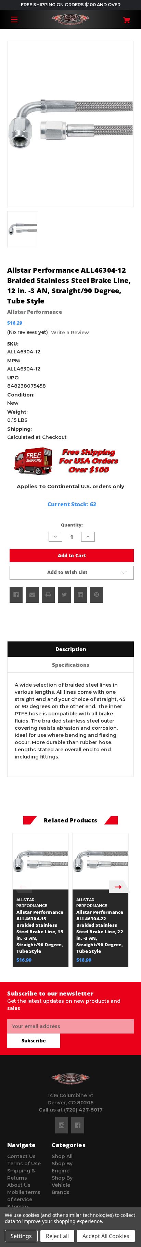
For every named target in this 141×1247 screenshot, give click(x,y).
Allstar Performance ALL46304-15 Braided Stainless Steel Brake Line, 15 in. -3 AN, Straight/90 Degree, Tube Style (40, 931)
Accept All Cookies (105, 1236)
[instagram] (61, 1125)
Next (119, 886)
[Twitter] (64, 594)
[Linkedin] (80, 594)
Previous (21, 886)
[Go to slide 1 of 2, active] (65, 970)
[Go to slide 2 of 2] (75, 970)
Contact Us (21, 1156)
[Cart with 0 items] (123, 17)
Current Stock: (72, 504)
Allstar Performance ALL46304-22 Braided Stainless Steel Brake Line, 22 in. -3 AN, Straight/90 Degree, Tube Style (100, 931)
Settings (21, 1236)
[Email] (32, 594)
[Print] (48, 594)
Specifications (70, 664)
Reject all (57, 1236)
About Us (18, 1185)
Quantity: (72, 525)
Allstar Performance (34, 311)
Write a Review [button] (70, 332)
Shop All (62, 1156)
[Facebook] (16, 594)
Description (70, 649)
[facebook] (77, 1125)
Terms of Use (24, 1163)
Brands (60, 1192)
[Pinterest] (96, 594)
